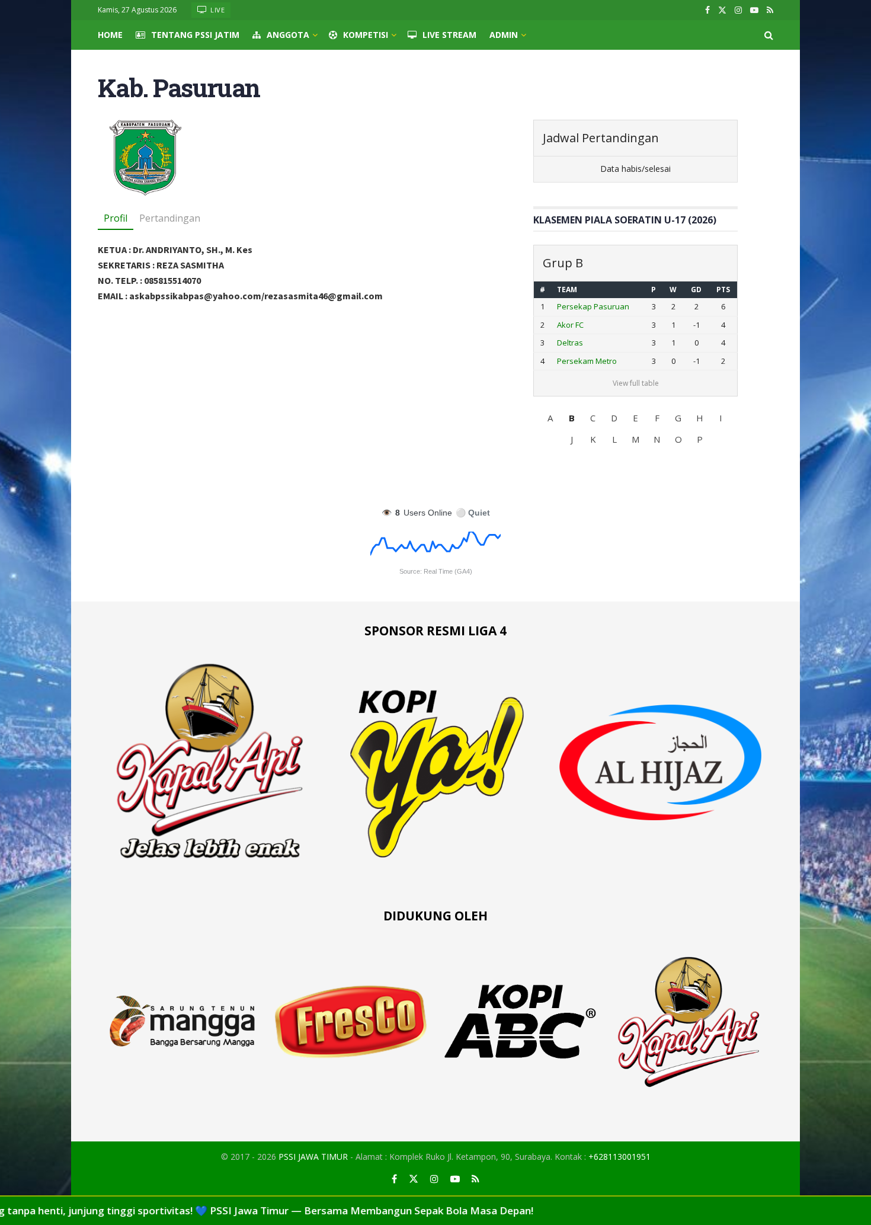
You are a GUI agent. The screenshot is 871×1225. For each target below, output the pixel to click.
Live (217, 9)
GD (696, 289)
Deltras (570, 342)
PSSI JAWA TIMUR (313, 1156)
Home (110, 34)
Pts (723, 289)
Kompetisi (365, 34)
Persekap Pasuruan (593, 306)
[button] (550, 418)
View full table (636, 383)
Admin (503, 34)
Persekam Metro (587, 361)
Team (567, 289)
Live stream (449, 34)
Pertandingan (169, 218)
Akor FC (570, 324)
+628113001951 (619, 1156)
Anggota (288, 34)
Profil (115, 218)
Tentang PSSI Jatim (195, 34)
